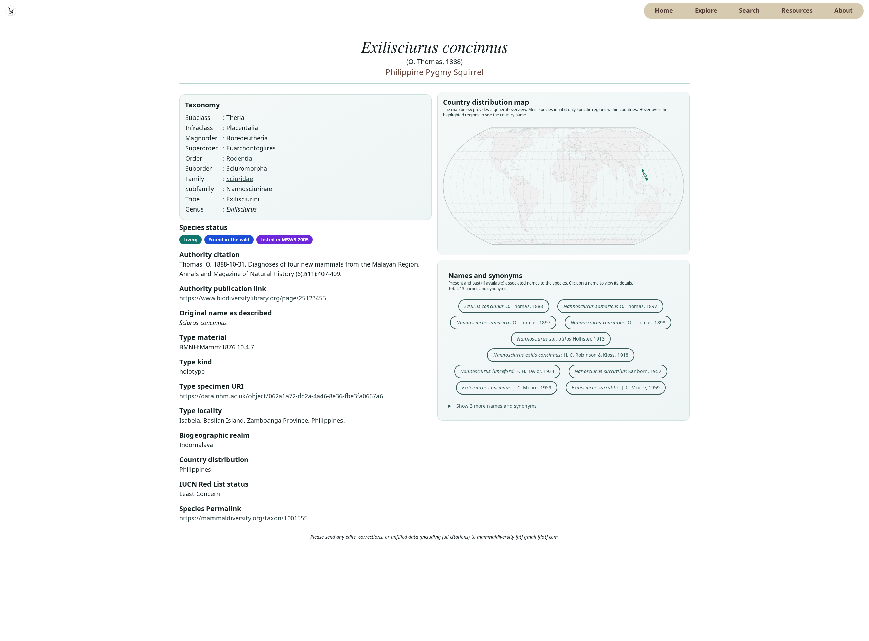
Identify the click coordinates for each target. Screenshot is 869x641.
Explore (706, 10)
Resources (797, 10)
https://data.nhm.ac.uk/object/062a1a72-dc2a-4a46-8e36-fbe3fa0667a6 (281, 396)
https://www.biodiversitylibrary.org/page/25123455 (252, 298)
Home (664, 10)
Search (749, 10)
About (843, 10)
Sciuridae (239, 179)
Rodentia (239, 158)
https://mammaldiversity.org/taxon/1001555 (243, 518)
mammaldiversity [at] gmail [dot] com (517, 537)
